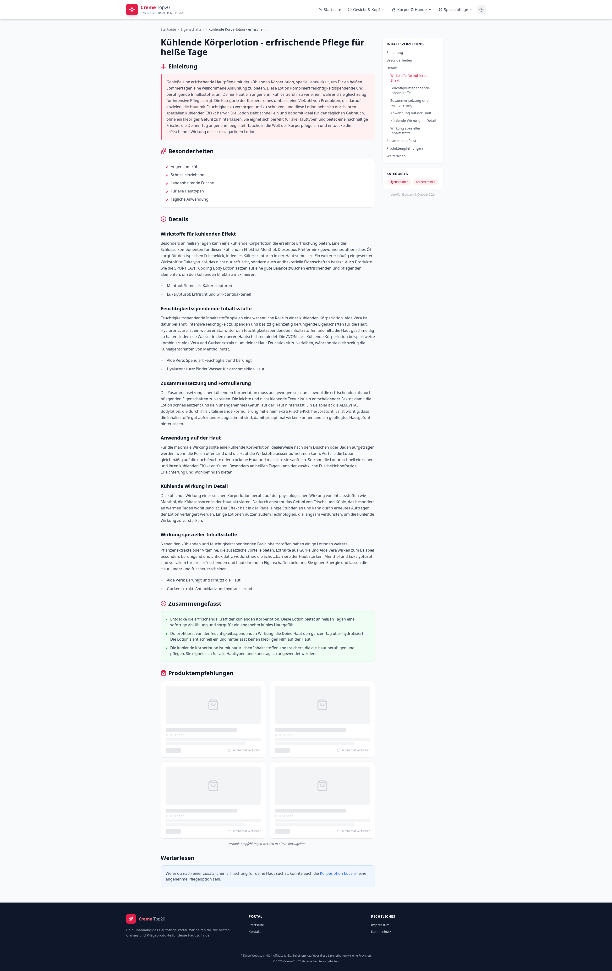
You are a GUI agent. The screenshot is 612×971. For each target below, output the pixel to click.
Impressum (380, 925)
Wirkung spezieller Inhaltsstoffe (405, 130)
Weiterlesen (396, 156)
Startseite (332, 9)
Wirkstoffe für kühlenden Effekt (410, 78)
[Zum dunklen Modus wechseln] (481, 9)
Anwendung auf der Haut (410, 113)
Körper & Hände (412, 9)
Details (392, 68)
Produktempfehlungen (405, 148)
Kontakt (255, 931)
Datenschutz (381, 931)
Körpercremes (425, 182)
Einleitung (395, 52)
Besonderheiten (399, 60)
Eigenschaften (192, 29)
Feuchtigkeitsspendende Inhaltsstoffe (410, 90)
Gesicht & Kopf (366, 9)
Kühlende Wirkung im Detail (413, 120)
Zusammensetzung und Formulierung (409, 102)
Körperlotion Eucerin (339, 873)
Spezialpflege (456, 9)
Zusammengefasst (401, 140)
